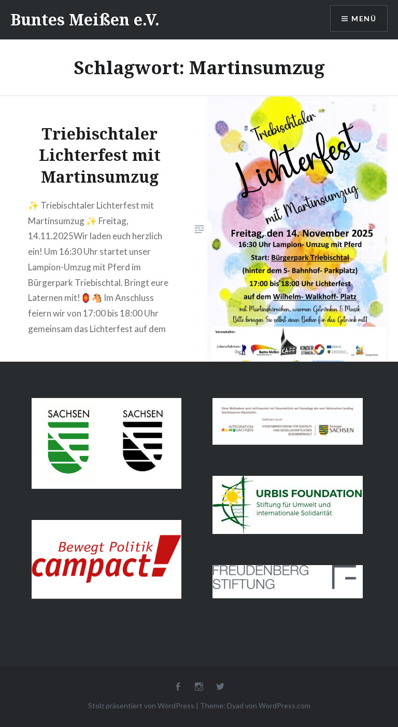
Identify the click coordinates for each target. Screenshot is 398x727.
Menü (363, 18)
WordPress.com (284, 705)
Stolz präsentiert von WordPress (141, 705)
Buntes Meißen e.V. (85, 19)
